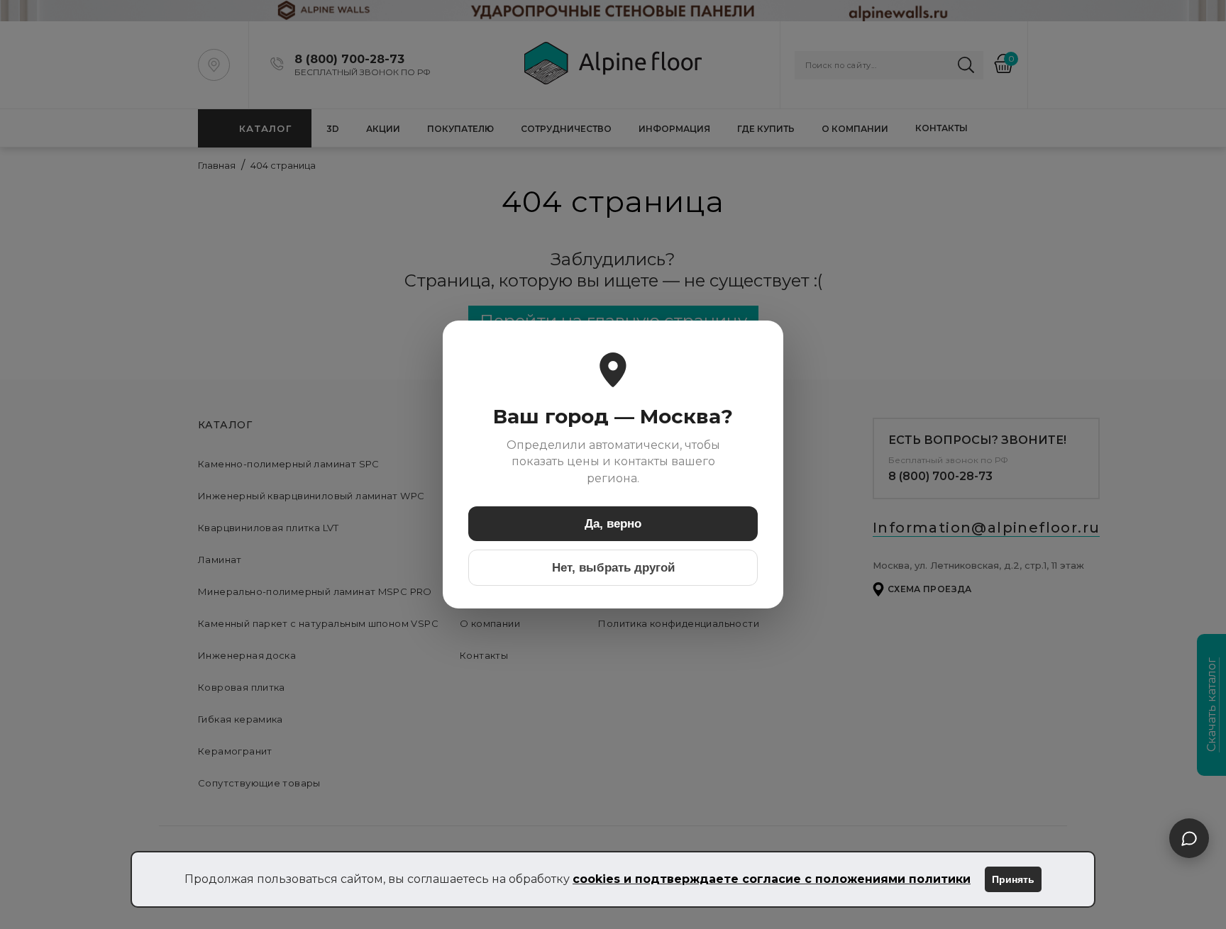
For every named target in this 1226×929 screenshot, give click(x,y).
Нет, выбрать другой (613, 567)
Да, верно (613, 523)
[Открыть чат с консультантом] (1189, 838)
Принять (1013, 879)
